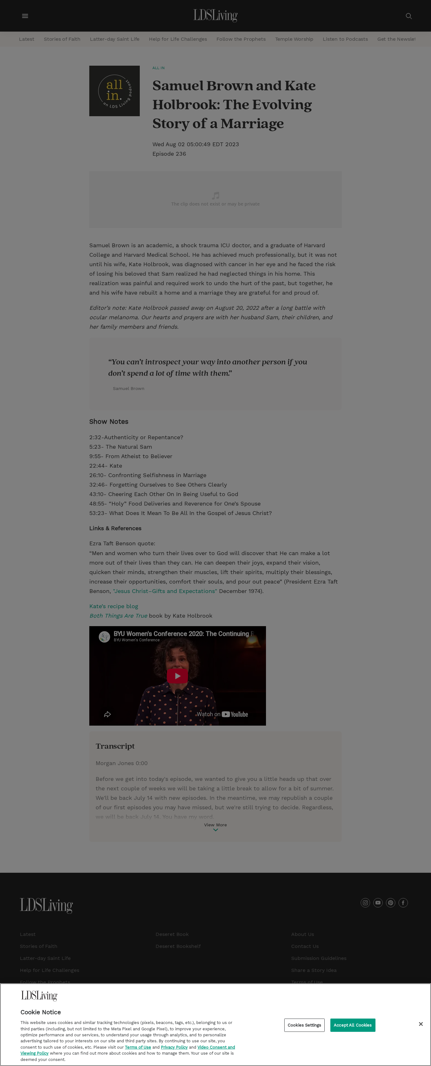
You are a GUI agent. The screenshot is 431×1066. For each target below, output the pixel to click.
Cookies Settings (304, 1025)
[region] (215, 1024)
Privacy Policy (174, 1047)
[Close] (421, 1024)
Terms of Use (138, 1047)
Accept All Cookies (353, 1025)
